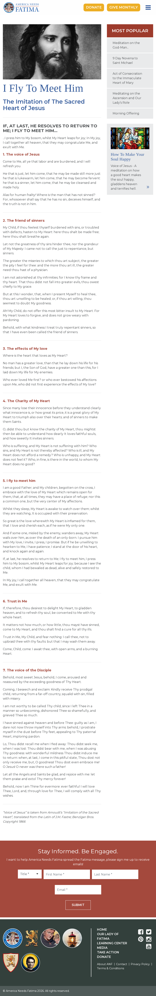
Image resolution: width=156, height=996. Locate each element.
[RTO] (73, 941)
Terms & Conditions (110, 968)
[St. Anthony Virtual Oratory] (51, 941)
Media (102, 948)
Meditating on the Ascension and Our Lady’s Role (127, 98)
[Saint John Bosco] (30, 965)
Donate (94, 7)
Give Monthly (123, 7)
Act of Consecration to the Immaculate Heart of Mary (127, 78)
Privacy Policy (140, 964)
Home (102, 929)
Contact (121, 964)
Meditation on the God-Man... (126, 45)
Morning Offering (126, 113)
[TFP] (32, 940)
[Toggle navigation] (148, 7)
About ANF (104, 964)
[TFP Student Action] (11, 965)
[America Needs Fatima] (13, 940)
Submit (78, 905)
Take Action (108, 952)
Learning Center (112, 943)
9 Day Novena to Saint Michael (125, 60)
